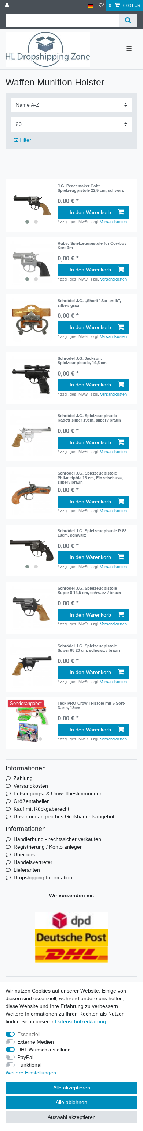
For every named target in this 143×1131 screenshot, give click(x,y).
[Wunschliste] (101, 5)
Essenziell (28, 1034)
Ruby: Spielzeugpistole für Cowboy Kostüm (92, 245)
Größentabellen (32, 801)
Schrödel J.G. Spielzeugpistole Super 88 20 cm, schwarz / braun (89, 648)
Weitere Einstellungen (31, 1072)
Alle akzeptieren (71, 1087)
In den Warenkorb (90, 212)
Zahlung (23, 778)
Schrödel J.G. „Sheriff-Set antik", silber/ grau (89, 302)
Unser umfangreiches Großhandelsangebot (64, 816)
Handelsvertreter (33, 862)
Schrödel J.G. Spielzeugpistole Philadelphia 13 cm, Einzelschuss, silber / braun (90, 477)
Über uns (24, 854)
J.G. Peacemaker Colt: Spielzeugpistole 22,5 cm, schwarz (91, 188)
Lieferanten (27, 870)
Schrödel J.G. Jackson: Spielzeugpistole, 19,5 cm (82, 360)
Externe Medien (35, 1042)
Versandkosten (113, 222)
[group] (32, 206)
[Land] (90, 5)
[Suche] (128, 20)
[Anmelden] (8, 5)
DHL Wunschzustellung (44, 1049)
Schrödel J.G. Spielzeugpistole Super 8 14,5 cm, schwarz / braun (89, 590)
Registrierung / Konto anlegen (48, 847)
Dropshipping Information (43, 877)
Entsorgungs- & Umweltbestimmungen (58, 793)
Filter (24, 140)
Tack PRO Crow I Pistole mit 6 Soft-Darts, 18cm (91, 705)
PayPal (25, 1057)
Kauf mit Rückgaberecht (41, 809)
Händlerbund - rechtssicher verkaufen (57, 839)
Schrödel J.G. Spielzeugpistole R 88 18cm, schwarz (92, 533)
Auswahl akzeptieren (72, 1117)
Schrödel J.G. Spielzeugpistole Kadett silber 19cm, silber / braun (89, 418)
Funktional (29, 1065)
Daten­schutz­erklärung (80, 1021)
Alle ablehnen (71, 1102)
